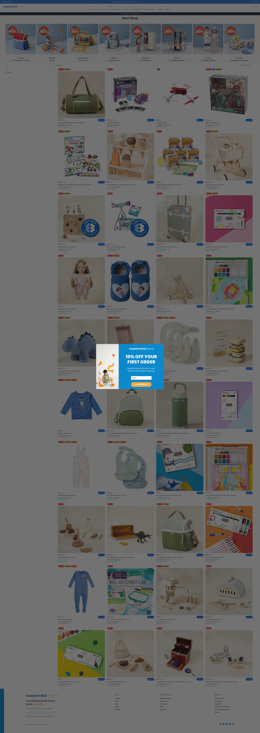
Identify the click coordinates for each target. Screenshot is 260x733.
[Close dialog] (162, 346)
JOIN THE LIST (141, 384)
